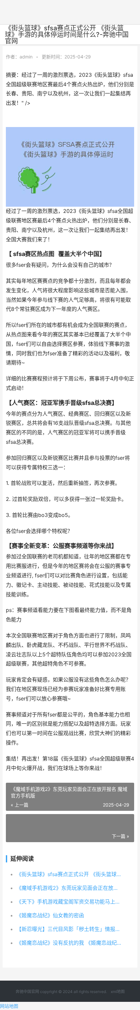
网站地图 (9, 1006)
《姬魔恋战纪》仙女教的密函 (50, 915)
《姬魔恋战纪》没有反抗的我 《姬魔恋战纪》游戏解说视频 (69, 942)
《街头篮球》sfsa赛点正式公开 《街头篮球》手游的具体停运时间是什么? (69, 874)
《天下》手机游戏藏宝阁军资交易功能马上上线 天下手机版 (69, 901)
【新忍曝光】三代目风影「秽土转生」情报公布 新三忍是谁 (69, 929)
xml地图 (118, 991)
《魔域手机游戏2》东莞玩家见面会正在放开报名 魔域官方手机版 (69, 888)
